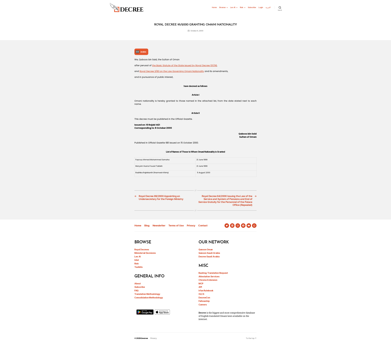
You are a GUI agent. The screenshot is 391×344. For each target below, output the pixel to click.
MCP (201, 283)
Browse (222, 7)
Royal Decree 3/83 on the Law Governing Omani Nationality (171, 71)
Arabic (143, 52)
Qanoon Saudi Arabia (209, 253)
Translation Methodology (147, 294)
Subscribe (252, 7)
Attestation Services (209, 276)
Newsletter (159, 225)
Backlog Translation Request (213, 273)
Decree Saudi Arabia (209, 256)
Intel (136, 260)
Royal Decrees (141, 249)
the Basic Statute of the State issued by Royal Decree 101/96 (184, 65)
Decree (144, 338)
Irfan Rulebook (206, 290)
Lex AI (232, 7)
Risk (241, 7)
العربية (268, 7)
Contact (202, 225)
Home (214, 7)
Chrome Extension (208, 280)
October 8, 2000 (197, 31)
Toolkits (138, 267)
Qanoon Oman (206, 249)
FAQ (136, 290)
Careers (203, 304)
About (137, 283)
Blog (146, 225)
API (200, 287)
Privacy (191, 225)
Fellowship (204, 301)
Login (261, 7)
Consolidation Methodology (148, 297)
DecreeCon (204, 297)
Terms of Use (176, 225)
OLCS (201, 294)
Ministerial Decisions (145, 253)
